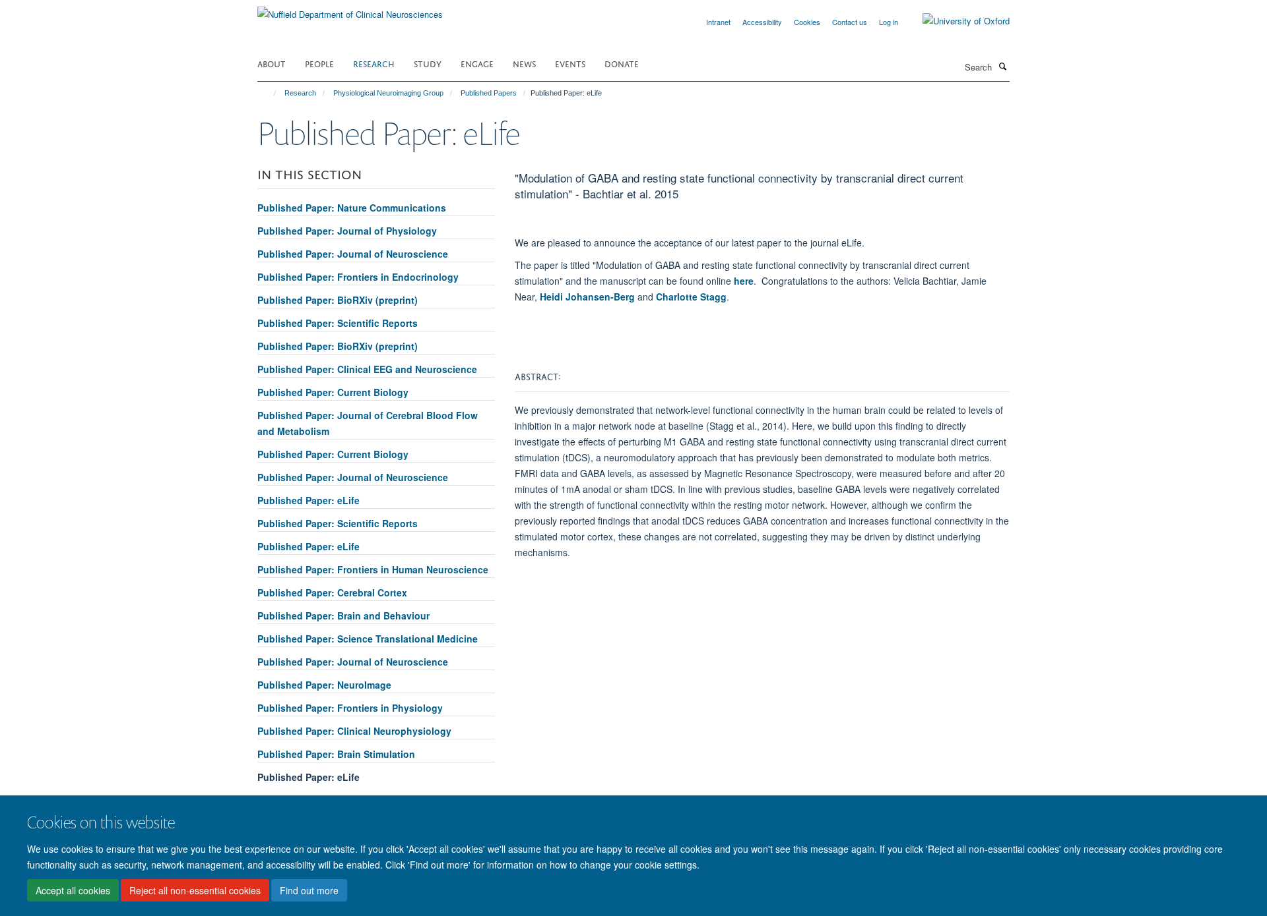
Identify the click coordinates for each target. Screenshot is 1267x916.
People (319, 63)
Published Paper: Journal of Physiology (347, 230)
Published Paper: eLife (308, 500)
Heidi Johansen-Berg (587, 296)
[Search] (1002, 66)
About (271, 63)
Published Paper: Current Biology (332, 392)
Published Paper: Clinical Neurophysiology (354, 730)
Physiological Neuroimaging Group (388, 93)
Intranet (718, 21)
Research (374, 63)
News (524, 63)
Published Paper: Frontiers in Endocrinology (358, 276)
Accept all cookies (73, 890)
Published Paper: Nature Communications (351, 207)
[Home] (269, 93)
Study (427, 63)
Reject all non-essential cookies (195, 890)
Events (570, 63)
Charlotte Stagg (691, 296)
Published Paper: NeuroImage (324, 684)
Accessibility (762, 21)
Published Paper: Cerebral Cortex (332, 592)
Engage (477, 63)
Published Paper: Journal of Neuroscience (352, 253)
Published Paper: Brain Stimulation (336, 753)
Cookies (807, 21)
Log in (888, 21)
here (744, 280)
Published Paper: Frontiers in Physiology (350, 707)
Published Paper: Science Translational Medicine (367, 638)
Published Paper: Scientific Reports (337, 322)
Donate (621, 63)
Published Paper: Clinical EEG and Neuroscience (367, 369)
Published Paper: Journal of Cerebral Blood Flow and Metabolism (367, 423)
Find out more (309, 890)
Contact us (849, 21)
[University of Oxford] (956, 21)
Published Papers (489, 93)
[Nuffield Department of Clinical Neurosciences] (350, 9)
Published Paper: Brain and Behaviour (343, 615)
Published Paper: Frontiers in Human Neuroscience (372, 569)
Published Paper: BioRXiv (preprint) (337, 299)
